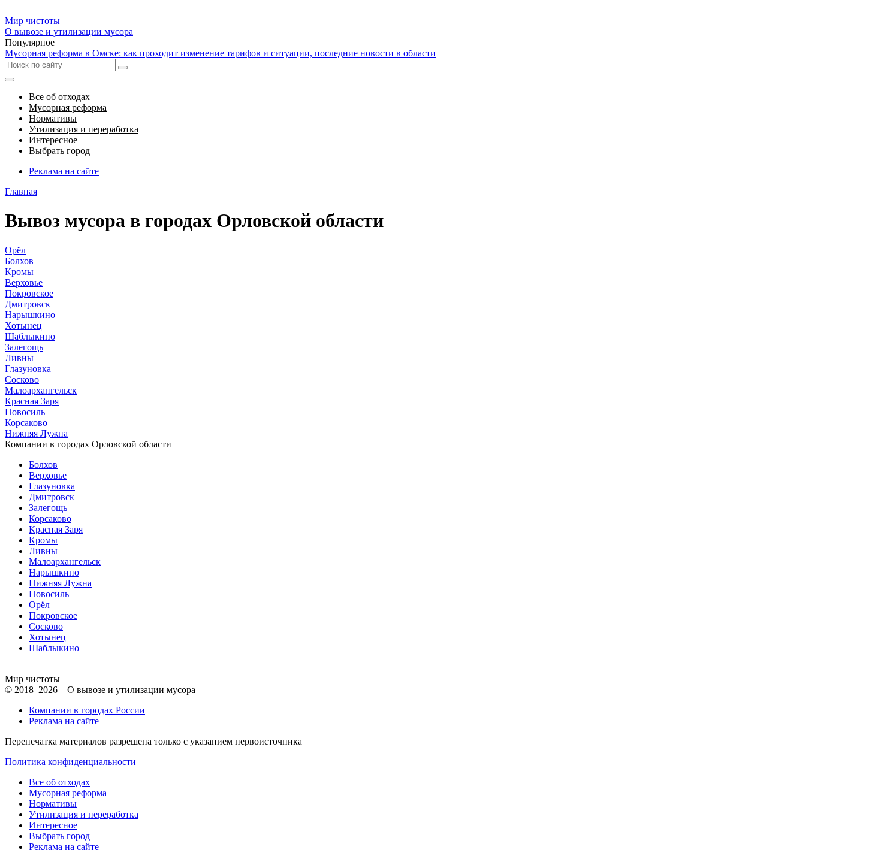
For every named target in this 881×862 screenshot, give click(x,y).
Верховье (24, 282)
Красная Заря (32, 401)
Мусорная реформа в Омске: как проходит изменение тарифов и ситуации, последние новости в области (220, 53)
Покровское (29, 293)
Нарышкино (30, 315)
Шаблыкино (30, 336)
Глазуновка (28, 369)
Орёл (15, 250)
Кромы (19, 272)
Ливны (19, 358)
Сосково (22, 379)
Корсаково (26, 423)
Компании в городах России (87, 710)
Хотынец (23, 325)
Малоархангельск (41, 390)
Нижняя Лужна (36, 433)
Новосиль (25, 412)
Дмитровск (27, 304)
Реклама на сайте (64, 171)
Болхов (19, 261)
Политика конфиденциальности (70, 762)
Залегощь (24, 347)
